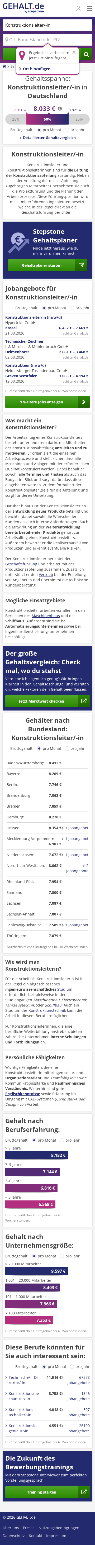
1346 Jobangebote (79, 1396)
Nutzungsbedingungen (59, 1527)
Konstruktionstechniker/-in (22, 1412)
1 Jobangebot (76, 827)
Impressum (56, 1535)
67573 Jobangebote (79, 1380)
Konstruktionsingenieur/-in (23, 1428)
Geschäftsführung (21, 563)
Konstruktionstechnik (47, 1010)
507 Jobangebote (79, 1412)
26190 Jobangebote (79, 1428)
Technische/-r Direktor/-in (24, 1380)
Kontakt (35, 1535)
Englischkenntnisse (22, 1093)
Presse (29, 1527)
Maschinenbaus (46, 615)
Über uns (11, 1527)
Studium (64, 989)
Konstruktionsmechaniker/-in (24, 1396)
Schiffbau (53, 1005)
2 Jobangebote (77, 868)
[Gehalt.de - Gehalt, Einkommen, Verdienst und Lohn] (23, 8)
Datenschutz (14, 1535)
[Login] (79, 9)
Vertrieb (46, 574)
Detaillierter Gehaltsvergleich (49, 137)
